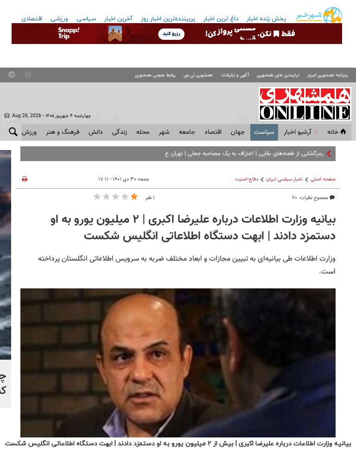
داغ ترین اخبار (220, 19)
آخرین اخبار (118, 19)
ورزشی (59, 19)
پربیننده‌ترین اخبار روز (168, 19)
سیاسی (86, 19)
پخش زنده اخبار (266, 19)
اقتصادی (31, 19)
